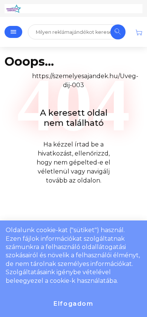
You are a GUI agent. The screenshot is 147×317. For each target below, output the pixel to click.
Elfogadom (73, 303)
